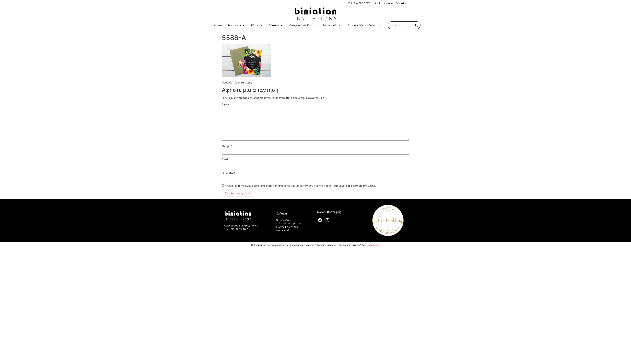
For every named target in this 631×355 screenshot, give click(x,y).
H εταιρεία (234, 25)
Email (226, 159)
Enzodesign (373, 245)
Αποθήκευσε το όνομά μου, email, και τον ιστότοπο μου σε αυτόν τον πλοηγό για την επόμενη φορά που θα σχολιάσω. (300, 185)
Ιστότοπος (228, 172)
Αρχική (218, 25)
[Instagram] (327, 220)
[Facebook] (320, 220)
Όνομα (227, 146)
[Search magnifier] (416, 25)
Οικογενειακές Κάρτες (302, 25)
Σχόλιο (227, 104)
